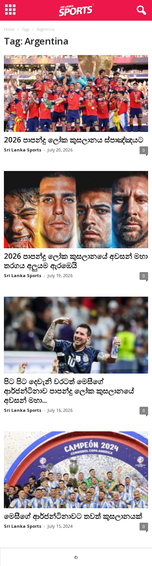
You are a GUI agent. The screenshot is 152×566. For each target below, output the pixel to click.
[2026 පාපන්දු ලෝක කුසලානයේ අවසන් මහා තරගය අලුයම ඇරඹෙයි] (76, 209)
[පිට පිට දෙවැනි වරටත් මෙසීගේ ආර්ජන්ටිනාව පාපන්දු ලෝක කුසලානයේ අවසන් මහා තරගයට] (76, 335)
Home (9, 29)
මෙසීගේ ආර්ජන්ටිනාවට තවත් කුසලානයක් (73, 516)
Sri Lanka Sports (22, 150)
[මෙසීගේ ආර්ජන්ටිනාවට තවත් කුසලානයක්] (76, 469)
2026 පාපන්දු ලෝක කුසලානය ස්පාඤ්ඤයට (74, 140)
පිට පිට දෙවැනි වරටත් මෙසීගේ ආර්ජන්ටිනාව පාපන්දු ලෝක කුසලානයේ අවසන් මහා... (69, 390)
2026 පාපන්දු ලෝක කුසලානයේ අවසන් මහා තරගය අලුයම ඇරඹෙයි (76, 261)
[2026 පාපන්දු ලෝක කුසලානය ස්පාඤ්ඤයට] (76, 93)
